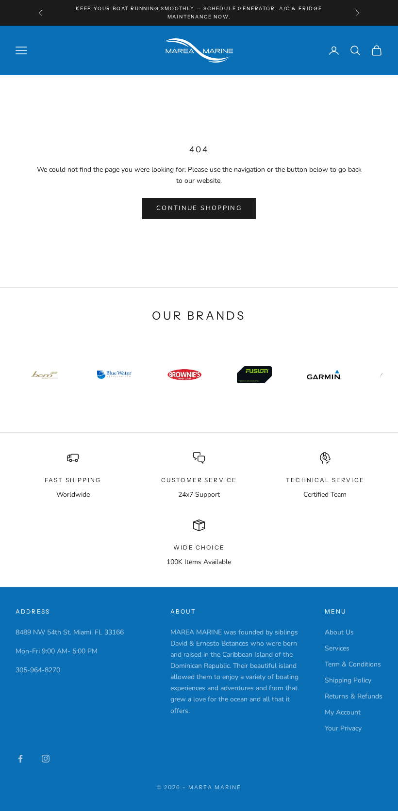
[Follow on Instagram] (45, 758)
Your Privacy (343, 728)
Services (337, 648)
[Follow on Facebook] (20, 758)
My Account (343, 712)
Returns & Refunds (353, 696)
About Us (339, 632)
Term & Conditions (353, 664)
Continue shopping (199, 208)
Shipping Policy (348, 680)
